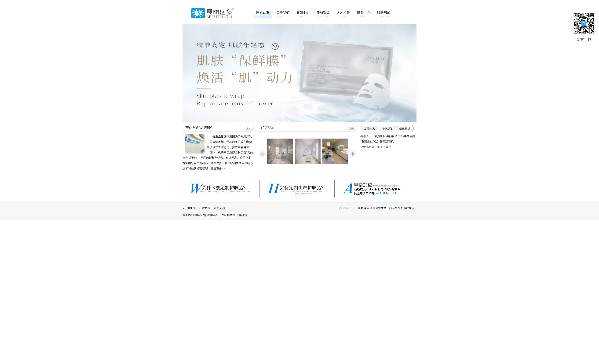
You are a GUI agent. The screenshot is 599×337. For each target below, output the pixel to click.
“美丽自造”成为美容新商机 (377, 141)
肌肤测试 (383, 13)
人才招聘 (343, 13)
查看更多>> (218, 168)
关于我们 (282, 13)
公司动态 (369, 128)
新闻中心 (303, 13)
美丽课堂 (323, 13)
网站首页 (262, 13)
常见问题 (219, 208)
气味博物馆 (228, 215)
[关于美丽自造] (249, 128)
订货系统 (204, 208)
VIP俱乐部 (189, 208)
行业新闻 (387, 128)
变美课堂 (241, 215)
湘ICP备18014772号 (195, 215)
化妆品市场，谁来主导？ (375, 147)
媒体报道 (404, 128)
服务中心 (363, 13)
